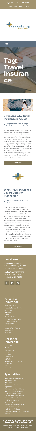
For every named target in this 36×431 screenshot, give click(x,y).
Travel (25, 126)
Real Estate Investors (12, 400)
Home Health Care (11, 380)
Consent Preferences (21, 427)
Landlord (8, 354)
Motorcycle (8, 363)
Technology (9, 402)
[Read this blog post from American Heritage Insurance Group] (18, 105)
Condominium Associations (14, 389)
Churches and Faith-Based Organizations (14, 386)
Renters (7, 352)
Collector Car (9, 357)
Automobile (9, 310)
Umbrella (8, 312)
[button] (7, 44)
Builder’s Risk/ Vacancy (12, 328)
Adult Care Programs (12, 407)
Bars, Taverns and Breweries (14, 404)
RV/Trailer (8, 359)
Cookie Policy (16, 425)
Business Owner (10, 306)
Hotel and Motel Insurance (14, 378)
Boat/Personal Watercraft (13, 361)
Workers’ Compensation (13, 319)
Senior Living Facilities (12, 409)
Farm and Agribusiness (13, 393)
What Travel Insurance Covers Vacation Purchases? (17, 192)
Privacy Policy (7, 425)
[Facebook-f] (7, 283)
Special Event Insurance (14, 126)
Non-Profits (8, 383)
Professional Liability (11, 321)
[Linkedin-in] (12, 283)
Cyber (7, 315)
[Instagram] (18, 283)
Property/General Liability (13, 308)
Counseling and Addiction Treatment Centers (18, 412)
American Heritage (21, 124)
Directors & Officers (11, 317)
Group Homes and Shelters (14, 396)
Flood (6, 326)
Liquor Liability (9, 330)
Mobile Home (9, 368)
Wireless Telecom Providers (14, 398)
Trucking (8, 332)
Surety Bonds (9, 323)
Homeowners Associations (14, 391)
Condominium (10, 350)
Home (7, 348)
